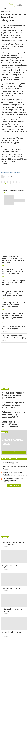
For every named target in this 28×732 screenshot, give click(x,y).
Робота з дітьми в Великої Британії (12, 610)
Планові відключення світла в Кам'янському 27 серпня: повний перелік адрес (13, 305)
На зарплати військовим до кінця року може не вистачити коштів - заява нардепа (13, 272)
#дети (18, 172)
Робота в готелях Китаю (11, 588)
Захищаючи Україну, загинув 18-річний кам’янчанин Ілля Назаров (13, 424)
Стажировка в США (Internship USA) (13, 566)
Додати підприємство (14, 485)
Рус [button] (5, 8)
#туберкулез (13, 172)
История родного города (12, 441)
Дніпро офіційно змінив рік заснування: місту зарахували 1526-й (13, 414)
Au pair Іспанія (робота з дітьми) (11, 633)
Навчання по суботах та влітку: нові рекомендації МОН (13, 328)
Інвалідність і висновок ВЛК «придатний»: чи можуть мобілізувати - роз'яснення (12, 294)
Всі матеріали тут (14, 452)
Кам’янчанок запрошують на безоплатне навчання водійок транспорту (13, 405)
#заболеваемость (5, 172)
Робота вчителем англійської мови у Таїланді (13, 543)
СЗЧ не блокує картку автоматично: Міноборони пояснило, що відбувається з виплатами (13, 259)
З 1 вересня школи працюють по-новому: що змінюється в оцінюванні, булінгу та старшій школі (13, 317)
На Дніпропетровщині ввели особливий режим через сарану (14, 337)
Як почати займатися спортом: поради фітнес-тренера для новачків (13, 283)
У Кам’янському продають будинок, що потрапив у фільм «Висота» (13, 395)
